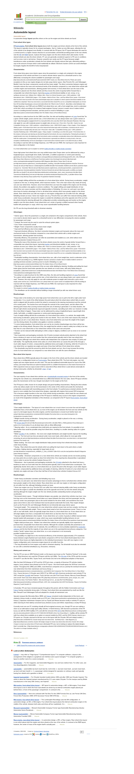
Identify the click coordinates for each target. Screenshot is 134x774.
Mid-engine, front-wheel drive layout (27, 685)
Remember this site (52, 12)
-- (57, 149)
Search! (83, 19)
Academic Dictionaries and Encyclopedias (42, 16)
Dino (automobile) (20, 693)
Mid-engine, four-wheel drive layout (26, 699)
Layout (16, 654)
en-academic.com (19, 22)
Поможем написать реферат (32, 642)
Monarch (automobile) (21, 708)
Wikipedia (30, 22)
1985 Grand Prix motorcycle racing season (31, 645)
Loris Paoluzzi (79, 645)
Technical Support (38, 731)
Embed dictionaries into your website (71, 12)
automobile (18, 669)
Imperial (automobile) (21, 677)
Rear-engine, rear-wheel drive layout (26, 720)
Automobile (18, 663)
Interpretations (40, 22)
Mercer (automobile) (21, 714)
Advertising (46, 731)
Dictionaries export (18, 734)
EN (85, 12)
